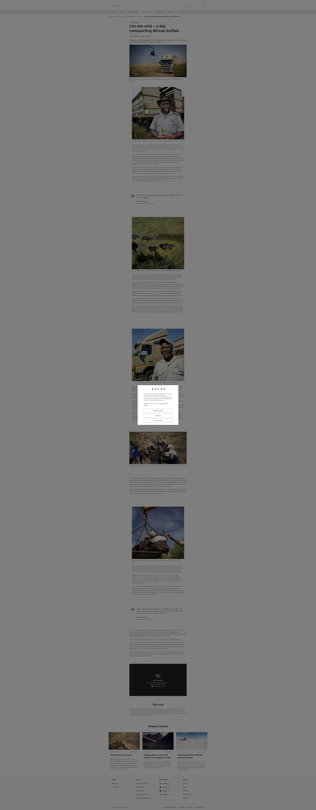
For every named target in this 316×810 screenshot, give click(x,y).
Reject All (158, 415)
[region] (158, 405)
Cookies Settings (158, 420)
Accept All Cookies (158, 410)
